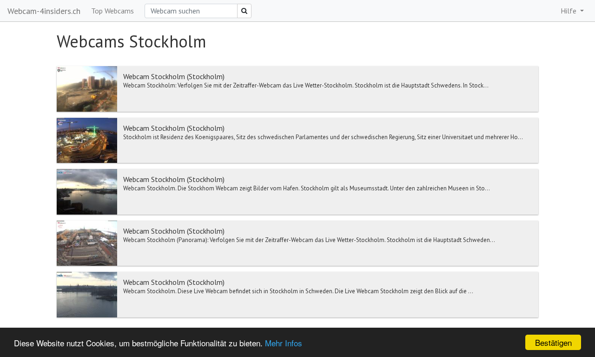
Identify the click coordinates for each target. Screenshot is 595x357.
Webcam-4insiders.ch (43, 11)
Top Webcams (112, 10)
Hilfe (569, 10)
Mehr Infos (283, 343)
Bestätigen (553, 342)
